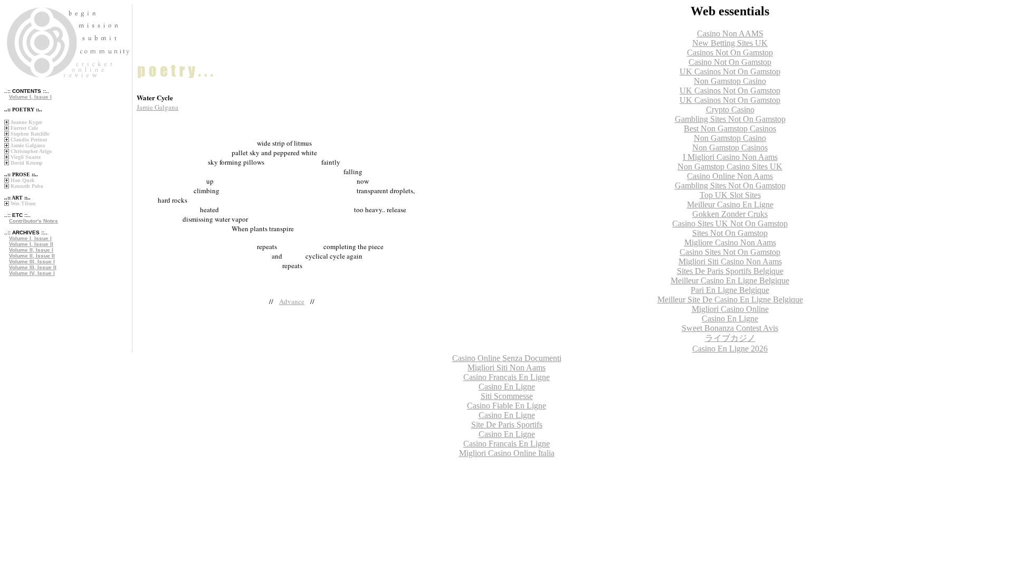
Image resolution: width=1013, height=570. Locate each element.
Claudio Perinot (29, 139)
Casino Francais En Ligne (506, 443)
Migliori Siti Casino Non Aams (730, 261)
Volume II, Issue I (31, 250)
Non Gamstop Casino (730, 81)
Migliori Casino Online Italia (507, 453)
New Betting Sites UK (730, 43)
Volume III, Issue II (32, 267)
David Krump (27, 163)
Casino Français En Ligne (506, 377)
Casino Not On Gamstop (730, 62)
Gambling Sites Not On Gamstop (730, 119)
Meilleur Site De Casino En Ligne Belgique (730, 299)
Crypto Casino (730, 109)
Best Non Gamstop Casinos (730, 128)
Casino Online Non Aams (730, 176)
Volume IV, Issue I (32, 273)
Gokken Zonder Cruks (730, 214)
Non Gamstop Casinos (730, 147)
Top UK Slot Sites (730, 195)
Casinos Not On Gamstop (730, 52)
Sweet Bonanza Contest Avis (730, 328)
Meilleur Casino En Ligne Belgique (730, 280)
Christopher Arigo (31, 151)
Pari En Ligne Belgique (730, 290)
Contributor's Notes (33, 221)
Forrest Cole (24, 128)
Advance (291, 301)
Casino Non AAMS (730, 33)
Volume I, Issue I (30, 97)
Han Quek (23, 180)
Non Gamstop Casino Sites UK (729, 166)
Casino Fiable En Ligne (506, 405)
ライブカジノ (730, 338)
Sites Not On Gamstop (730, 233)
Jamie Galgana (28, 145)
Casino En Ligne (730, 318)
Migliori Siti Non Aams (506, 367)
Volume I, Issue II (31, 244)
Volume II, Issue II (32, 256)
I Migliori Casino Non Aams (730, 157)
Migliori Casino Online (730, 309)
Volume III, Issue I (32, 261)
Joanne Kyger (26, 122)
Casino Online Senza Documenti (506, 358)
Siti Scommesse (507, 396)
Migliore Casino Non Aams (730, 242)
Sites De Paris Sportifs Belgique (730, 271)
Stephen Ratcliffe (30, 134)
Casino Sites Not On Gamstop (730, 252)
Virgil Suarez (26, 157)
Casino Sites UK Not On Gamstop (730, 223)
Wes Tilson (23, 203)
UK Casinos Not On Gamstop (730, 71)
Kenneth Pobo (27, 186)
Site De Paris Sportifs (506, 424)
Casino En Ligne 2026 (730, 348)
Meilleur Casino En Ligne (730, 204)
